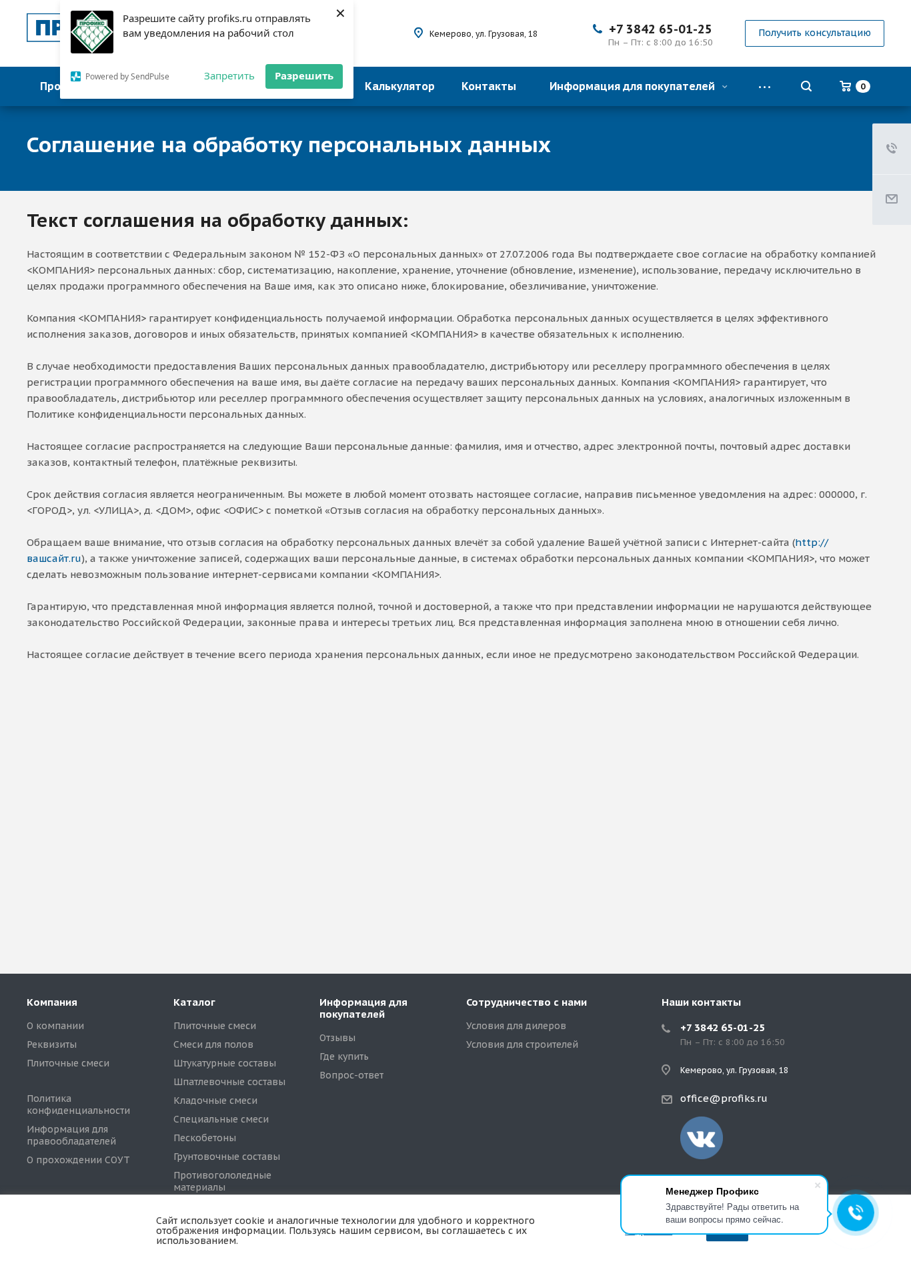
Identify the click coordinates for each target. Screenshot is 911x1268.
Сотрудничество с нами (526, 1002)
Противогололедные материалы (222, 1181)
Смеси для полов (213, 1044)
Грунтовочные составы (226, 1157)
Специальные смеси (221, 1119)
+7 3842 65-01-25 (660, 29)
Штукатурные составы (224, 1063)
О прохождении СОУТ (78, 1160)
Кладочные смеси (215, 1100)
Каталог (194, 1002)
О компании (55, 1026)
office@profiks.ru (724, 1098)
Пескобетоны (204, 1138)
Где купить (344, 1056)
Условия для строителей (522, 1044)
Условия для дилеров (516, 1026)
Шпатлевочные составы (229, 1082)
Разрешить (304, 75)
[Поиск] (806, 86)
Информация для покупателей (634, 86)
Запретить (229, 75)
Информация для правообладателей (71, 1135)
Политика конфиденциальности (78, 1104)
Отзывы (337, 1038)
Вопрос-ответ (351, 1075)
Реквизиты (52, 1044)
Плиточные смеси (68, 1063)
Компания (52, 1002)
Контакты (489, 86)
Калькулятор (400, 86)
